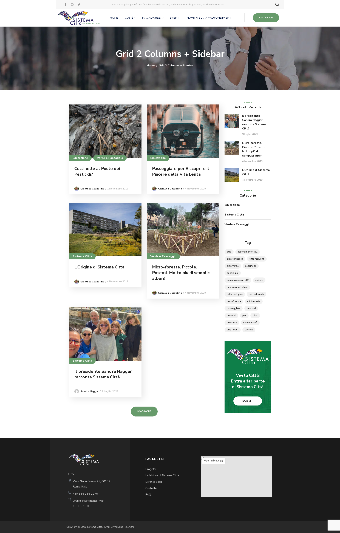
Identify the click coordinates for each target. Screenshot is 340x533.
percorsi (251, 308)
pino (255, 315)
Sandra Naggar (89, 391)
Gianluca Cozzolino (92, 188)
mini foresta (253, 301)
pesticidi (231, 315)
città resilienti (256, 258)
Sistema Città (82, 256)
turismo (249, 329)
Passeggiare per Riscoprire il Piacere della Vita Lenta (180, 171)
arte (229, 251)
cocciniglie (233, 273)
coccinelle (250, 266)
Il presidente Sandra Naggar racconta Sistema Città (103, 374)
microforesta (234, 301)
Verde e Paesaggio (110, 158)
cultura (259, 280)
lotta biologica (235, 294)
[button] (277, 4)
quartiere (232, 322)
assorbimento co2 (247, 251)
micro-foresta (256, 294)
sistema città (250, 322)
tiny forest (232, 329)
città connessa (235, 258)
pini (244, 315)
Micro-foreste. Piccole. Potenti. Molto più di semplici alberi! (181, 272)
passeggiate (233, 308)
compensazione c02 (238, 280)
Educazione (80, 158)
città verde (233, 266)
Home (151, 65)
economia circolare (237, 287)
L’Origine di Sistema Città (99, 267)
